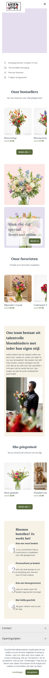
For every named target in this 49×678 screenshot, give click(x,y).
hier (19, 655)
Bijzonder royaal (13, 305)
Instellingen (17, 672)
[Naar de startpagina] (13, 6)
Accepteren (32, 672)
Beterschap (10, 138)
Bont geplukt (11, 492)
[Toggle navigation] (45, 4)
